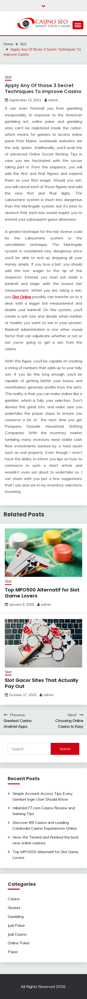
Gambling (16, 916)
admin (53, 100)
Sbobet (14, 907)
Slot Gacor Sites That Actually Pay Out (41, 683)
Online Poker (19, 942)
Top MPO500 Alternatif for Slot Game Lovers (42, 592)
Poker (13, 951)
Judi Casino (17, 934)
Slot (8, 77)
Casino (14, 898)
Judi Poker (16, 925)
